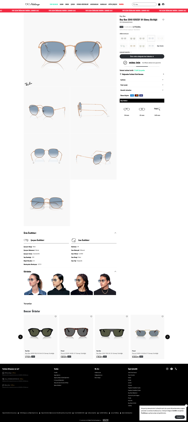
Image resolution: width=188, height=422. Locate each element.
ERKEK (67, 4)
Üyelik (55, 372)
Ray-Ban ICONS (132, 403)
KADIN (61, 4)
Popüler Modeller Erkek (134, 390)
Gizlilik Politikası (104, 413)
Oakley (130, 405)
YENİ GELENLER (54, 4)
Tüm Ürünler (131, 375)
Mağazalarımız (98, 375)
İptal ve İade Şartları (127, 413)
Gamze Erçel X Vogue (133, 395)
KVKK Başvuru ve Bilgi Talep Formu (30, 413)
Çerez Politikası (116, 413)
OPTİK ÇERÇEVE (112, 4)
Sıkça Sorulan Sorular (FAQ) (61, 382)
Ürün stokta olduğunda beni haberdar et (142, 56)
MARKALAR (103, 4)
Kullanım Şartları (93, 413)
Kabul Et (180, 417)
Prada (129, 398)
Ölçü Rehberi (123, 101)
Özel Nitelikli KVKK (81, 413)
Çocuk (129, 382)
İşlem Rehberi (57, 385)
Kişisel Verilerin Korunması (10, 413)
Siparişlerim (57, 375)
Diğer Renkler (160, 45)
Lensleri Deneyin (125, 52)
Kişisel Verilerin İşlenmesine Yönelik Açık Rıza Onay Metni (57, 413)
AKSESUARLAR (94, 4)
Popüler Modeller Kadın (134, 388)
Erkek (129, 380)
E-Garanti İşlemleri (59, 380)
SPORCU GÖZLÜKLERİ (82, 4)
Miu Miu (130, 400)
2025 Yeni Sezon (132, 372)
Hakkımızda (98, 372)
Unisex (130, 385)
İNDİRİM (121, 4)
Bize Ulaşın (98, 377)
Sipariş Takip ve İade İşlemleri (61, 377)
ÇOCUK (73, 4)
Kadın (129, 377)
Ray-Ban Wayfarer (132, 393)
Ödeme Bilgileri (124, 95)
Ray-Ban (123, 16)
